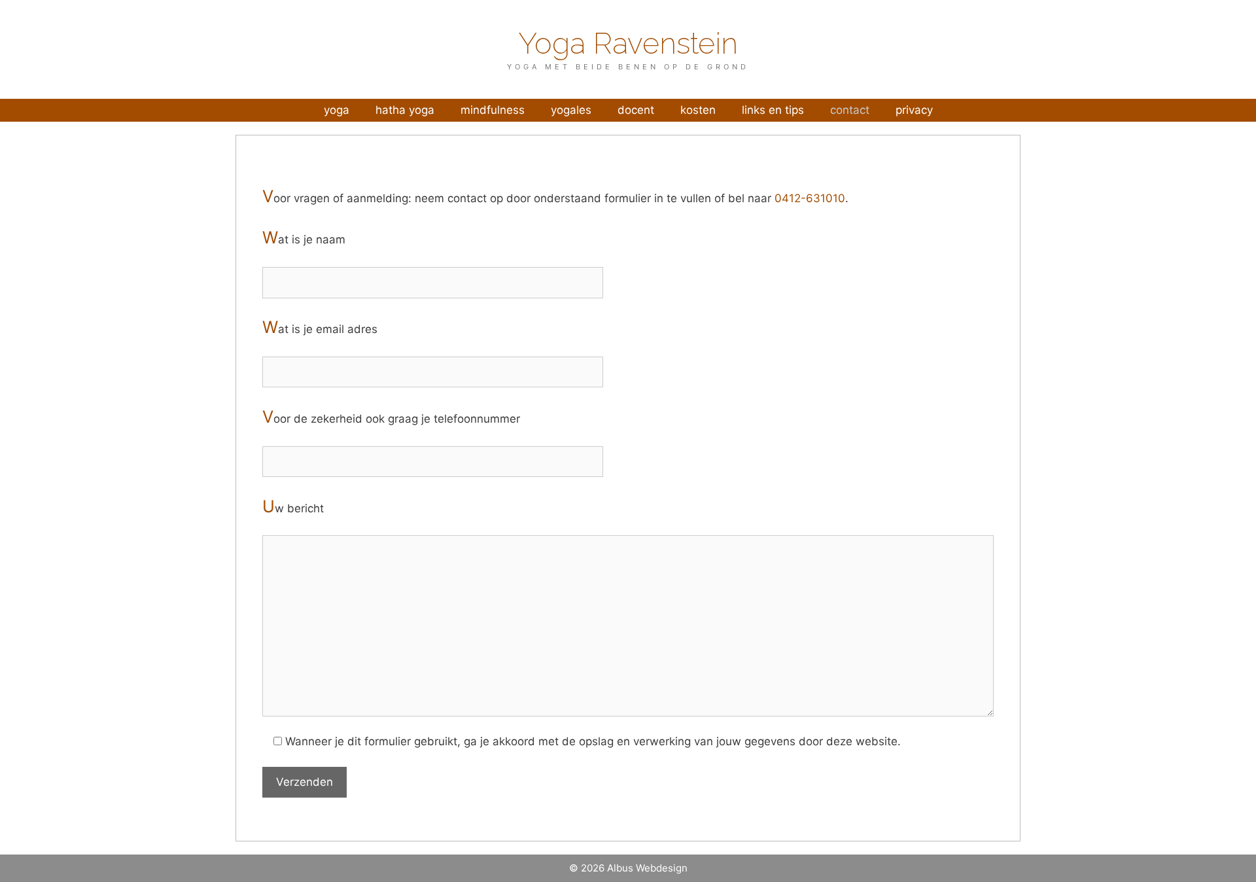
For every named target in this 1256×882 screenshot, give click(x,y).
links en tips (773, 109)
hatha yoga (404, 109)
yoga (336, 109)
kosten (698, 109)
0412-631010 (810, 198)
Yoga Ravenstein (628, 43)
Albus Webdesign (647, 868)
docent (636, 109)
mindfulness (493, 109)
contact (849, 109)
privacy (914, 109)
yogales (571, 109)
